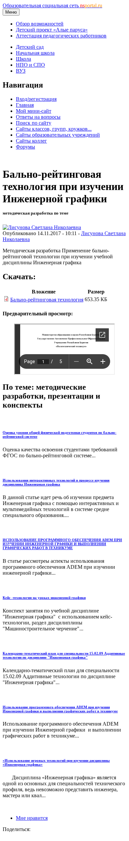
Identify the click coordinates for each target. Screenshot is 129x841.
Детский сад (30, 47)
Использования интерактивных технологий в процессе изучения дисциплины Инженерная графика (56, 482)
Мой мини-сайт (33, 111)
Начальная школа (35, 53)
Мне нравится (32, 818)
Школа (23, 59)
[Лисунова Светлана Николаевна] (42, 227)
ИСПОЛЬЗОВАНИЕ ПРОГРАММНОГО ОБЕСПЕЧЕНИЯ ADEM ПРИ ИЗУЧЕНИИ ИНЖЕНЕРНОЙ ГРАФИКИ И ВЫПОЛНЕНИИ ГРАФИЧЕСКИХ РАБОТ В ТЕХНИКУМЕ (62, 544)
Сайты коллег (31, 141)
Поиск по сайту (33, 123)
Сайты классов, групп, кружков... (54, 129)
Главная (25, 105)
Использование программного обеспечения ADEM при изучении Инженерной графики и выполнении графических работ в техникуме (60, 709)
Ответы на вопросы (38, 117)
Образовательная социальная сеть (52, 5)
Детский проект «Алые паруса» (52, 29)
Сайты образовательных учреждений (58, 135)
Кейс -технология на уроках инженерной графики (44, 598)
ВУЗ (20, 71)
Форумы (25, 147)
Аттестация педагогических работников (61, 35)
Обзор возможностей (40, 24)
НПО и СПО (30, 65)
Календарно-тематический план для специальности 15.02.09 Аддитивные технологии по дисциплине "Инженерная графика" (64, 655)
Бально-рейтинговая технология (46, 299)
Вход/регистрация (36, 99)
